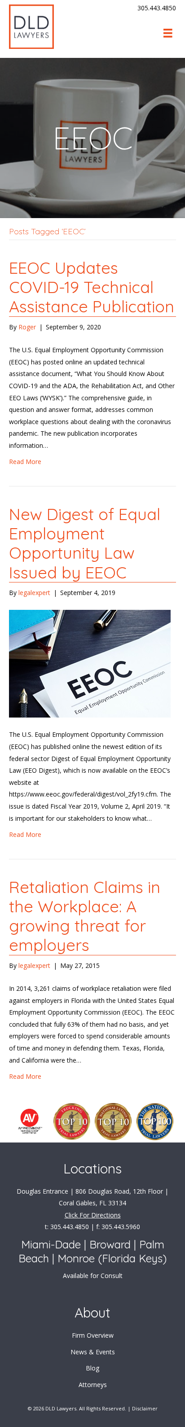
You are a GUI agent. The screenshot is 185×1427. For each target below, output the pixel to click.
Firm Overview (93, 1335)
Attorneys (93, 1384)
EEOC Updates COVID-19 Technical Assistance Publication (91, 287)
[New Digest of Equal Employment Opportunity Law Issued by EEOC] (90, 663)
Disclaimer (145, 1408)
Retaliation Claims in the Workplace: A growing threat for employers (84, 916)
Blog (92, 1368)
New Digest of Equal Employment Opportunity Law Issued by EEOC (84, 543)
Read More (25, 461)
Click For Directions (93, 1215)
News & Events (92, 1352)
